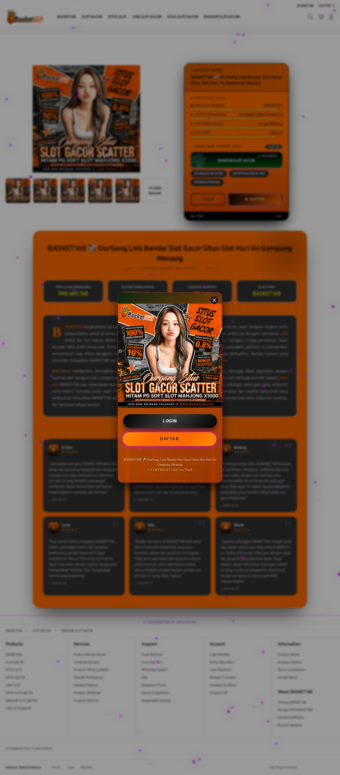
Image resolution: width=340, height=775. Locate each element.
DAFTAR (170, 439)
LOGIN (170, 421)
